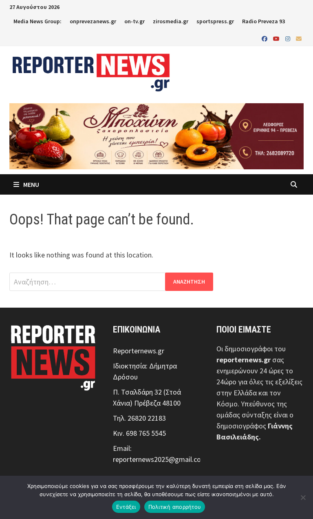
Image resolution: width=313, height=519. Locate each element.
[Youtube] (277, 38)
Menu (30, 184)
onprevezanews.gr (93, 21)
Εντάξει (126, 506)
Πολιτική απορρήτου (174, 506)
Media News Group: (37, 21)
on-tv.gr (134, 21)
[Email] (299, 38)
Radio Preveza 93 (263, 21)
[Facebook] (265, 38)
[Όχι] (303, 497)
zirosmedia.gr (170, 21)
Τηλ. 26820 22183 (139, 418)
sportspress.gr (215, 21)
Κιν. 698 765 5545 (139, 433)
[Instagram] (288, 38)
